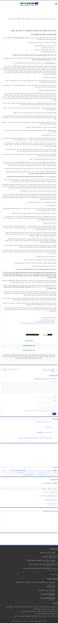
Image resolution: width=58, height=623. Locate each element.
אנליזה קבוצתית (8, 470)
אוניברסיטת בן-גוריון (48, 471)
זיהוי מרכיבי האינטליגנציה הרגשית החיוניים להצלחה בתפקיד (40, 568)
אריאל (3, 471)
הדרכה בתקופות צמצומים (51, 500)
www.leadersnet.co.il (29, 345)
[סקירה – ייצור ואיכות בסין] (56, 552)
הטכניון (43, 473)
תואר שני (30, 475)
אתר (55, 405)
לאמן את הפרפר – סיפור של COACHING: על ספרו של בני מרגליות (48, 370)
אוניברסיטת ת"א (18, 470)
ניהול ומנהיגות (49, 19)
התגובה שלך (53, 381)
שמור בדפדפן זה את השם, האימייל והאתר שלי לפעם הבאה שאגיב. (40, 411)
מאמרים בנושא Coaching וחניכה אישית (45, 321)
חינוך (29, 473)
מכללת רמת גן (8, 473)
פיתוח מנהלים (45, 475)
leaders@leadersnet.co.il (29, 350)
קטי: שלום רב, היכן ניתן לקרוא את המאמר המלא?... (44, 609)
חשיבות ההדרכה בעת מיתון (50, 492)
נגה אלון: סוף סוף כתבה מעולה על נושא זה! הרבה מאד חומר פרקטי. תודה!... (38, 611)
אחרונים (50, 489)
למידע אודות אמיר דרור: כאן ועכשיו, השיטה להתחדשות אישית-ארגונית (37, 323)
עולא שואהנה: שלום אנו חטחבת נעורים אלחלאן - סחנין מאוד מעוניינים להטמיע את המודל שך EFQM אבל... (31, 607)
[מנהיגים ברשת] (29, 4)
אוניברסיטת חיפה (29, 470)
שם (55, 395)
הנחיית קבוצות (32, 473)
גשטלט (50, 473)
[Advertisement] (29, 11)
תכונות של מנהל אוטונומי (50, 556)
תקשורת (25, 475)
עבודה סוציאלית (51, 475)
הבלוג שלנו (54, 574)
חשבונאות (25, 473)
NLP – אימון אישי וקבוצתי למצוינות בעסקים (11, 369)
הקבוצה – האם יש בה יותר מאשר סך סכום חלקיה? (41, 560)
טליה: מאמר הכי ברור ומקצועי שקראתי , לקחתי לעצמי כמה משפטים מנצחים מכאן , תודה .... (34, 616)
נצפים (55, 489)
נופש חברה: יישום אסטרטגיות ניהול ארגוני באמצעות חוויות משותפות (35, 582)
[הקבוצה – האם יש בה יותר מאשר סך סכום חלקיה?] (56, 560)
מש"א (5, 473)
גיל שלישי (54, 473)
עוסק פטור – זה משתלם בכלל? (46, 590)
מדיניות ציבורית (14, 473)
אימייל (54, 400)
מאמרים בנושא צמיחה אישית (48, 320)
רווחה (36, 475)
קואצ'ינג (40, 475)
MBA (55, 470)
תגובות (43, 489)
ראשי (55, 19)
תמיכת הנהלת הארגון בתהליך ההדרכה (48, 496)
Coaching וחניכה (40, 19)
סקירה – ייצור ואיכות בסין (47, 552)
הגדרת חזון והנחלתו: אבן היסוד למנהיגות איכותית (43, 564)
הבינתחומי (47, 473)
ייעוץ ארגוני (20, 473)
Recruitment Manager (48, 594)
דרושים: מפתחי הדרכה (51, 504)
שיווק (34, 475)
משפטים (55, 475)
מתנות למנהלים (50, 586)
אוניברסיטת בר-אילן (37, 471)
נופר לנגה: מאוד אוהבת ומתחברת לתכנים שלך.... (45, 614)
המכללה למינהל (38, 473)
